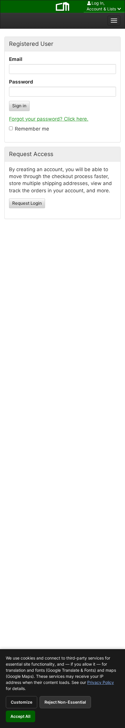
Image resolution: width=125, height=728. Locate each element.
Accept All (20, 716)
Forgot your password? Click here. (48, 119)
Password (21, 82)
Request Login (27, 203)
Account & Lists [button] (101, 6)
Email (15, 59)
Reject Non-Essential (65, 702)
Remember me (32, 129)
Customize (21, 702)
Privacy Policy (100, 682)
